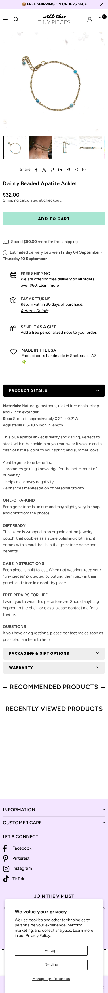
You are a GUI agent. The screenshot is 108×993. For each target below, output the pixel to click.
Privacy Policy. (38, 935)
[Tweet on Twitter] (44, 169)
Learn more (49, 285)
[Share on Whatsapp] (76, 169)
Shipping (11, 200)
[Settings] (89, 19)
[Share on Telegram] (68, 169)
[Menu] (5, 19)
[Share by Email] (84, 169)
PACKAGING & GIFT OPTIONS (39, 653)
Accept (51, 950)
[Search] (16, 19)
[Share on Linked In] (60, 169)
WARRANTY (21, 667)
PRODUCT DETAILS (28, 390)
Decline (51, 964)
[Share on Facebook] (36, 169)
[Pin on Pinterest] (52, 169)
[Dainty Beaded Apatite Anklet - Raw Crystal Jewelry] (15, 147)
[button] (100, 19)
